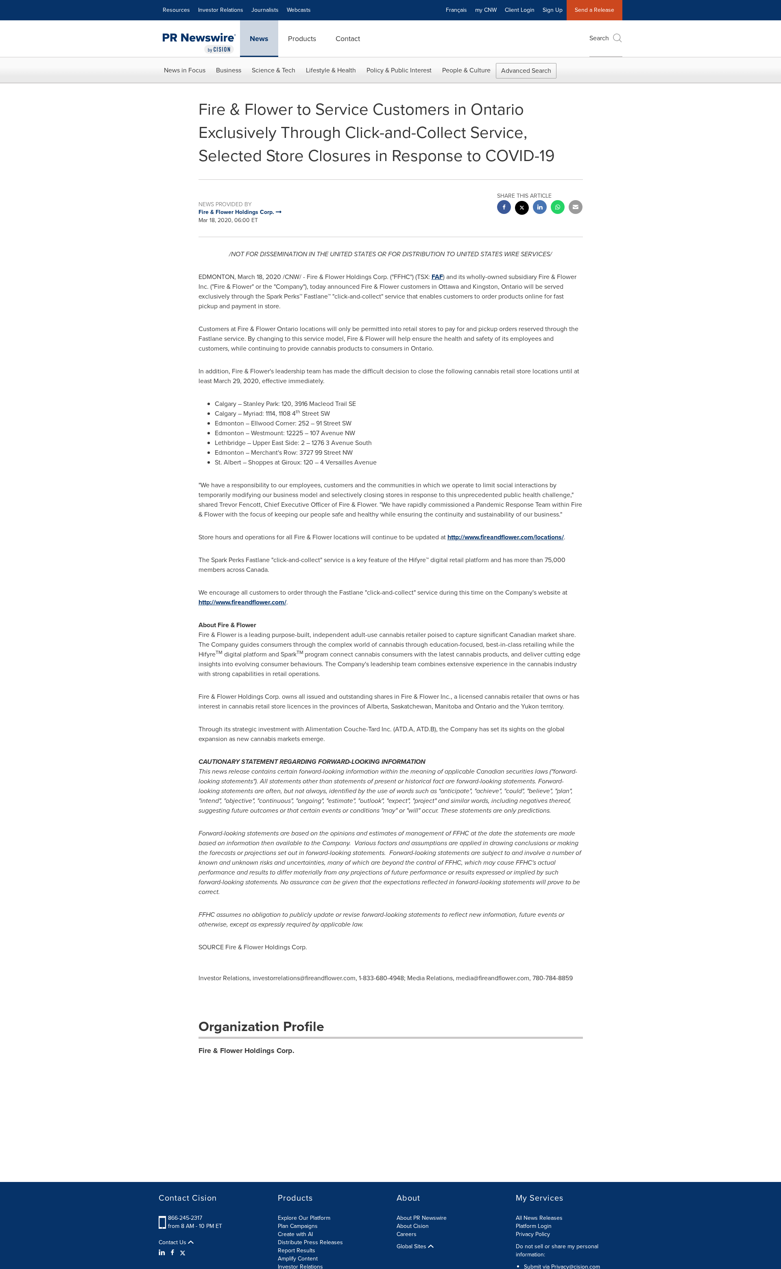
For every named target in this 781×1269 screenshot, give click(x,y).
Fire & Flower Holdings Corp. (247, 1050)
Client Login (519, 10)
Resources (176, 10)
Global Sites (412, 1247)
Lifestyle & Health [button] (331, 70)
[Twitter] (183, 1253)
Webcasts (299, 10)
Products (302, 38)
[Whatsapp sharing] (558, 208)
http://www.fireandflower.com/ (242, 602)
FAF (437, 276)
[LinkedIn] (163, 1253)
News (259, 38)
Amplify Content (298, 1258)
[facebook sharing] (504, 208)
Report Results (296, 1250)
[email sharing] (575, 208)
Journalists (265, 10)
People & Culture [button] (466, 70)
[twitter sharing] (522, 209)
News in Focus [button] (184, 70)
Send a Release (594, 10)
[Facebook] (172, 1253)
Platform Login (534, 1226)
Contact (348, 38)
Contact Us (173, 1242)
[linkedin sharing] (540, 208)
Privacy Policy (533, 1234)
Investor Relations (220, 10)
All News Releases (539, 1218)
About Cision (413, 1226)
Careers (407, 1234)
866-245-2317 (185, 1218)
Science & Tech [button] (273, 70)
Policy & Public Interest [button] (399, 70)
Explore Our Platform (304, 1218)
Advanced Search (526, 70)
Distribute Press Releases (310, 1242)
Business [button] (228, 70)
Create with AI (295, 1234)
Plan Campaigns (298, 1226)
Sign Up (553, 10)
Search (599, 38)
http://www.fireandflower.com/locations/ (505, 537)
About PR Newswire (422, 1218)
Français (456, 10)
